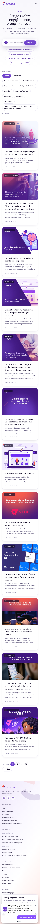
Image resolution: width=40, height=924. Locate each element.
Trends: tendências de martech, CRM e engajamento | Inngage (18, 108)
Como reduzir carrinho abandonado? (20, 50)
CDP (3, 808)
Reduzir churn (7, 852)
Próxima (7, 769)
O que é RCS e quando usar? (20, 54)
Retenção (19, 96)
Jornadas (5, 814)
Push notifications (22, 91)
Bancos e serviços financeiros (12, 839)
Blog (3, 871)
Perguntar (30, 43)
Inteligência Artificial (26, 86)
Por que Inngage (8, 893)
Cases (4, 874)
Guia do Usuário (8, 880)
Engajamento (9, 86)
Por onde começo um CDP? (20, 63)
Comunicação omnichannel (12, 824)
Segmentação (7, 811)
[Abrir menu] (36, 4)
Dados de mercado (11, 81)
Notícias (7, 91)
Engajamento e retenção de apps (14, 855)
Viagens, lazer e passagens (12, 843)
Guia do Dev (6, 883)
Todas (6, 76)
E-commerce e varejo (10, 836)
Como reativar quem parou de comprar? (20, 58)
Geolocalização (7, 817)
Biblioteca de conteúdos (11, 868)
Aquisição (17, 76)
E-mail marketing (29, 81)
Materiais (5, 877)
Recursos (7, 96)
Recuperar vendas (8, 849)
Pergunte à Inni (7, 865)
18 (26, 764)
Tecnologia (8, 101)
